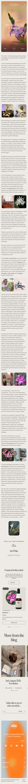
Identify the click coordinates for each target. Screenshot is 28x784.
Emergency (4, 273)
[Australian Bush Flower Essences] (14, 4)
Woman (21, 273)
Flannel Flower (12, 188)
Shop (4, 758)
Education (5, 762)
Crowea (5, 57)
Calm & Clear (11, 273)
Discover (5, 767)
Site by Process (24, 780)
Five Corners (10, 443)
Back (5, 48)
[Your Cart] (25, 5)
